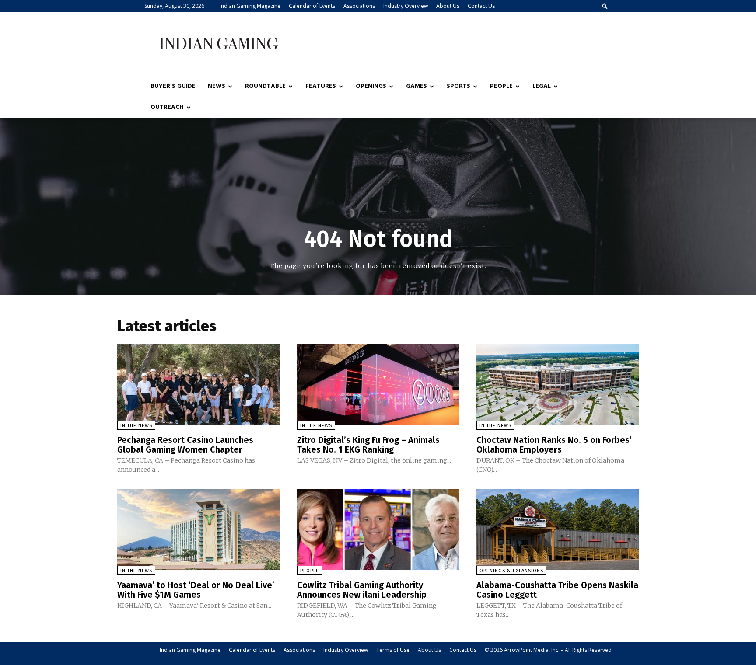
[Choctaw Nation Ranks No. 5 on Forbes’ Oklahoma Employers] (557, 384)
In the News (136, 425)
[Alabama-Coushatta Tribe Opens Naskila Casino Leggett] (557, 529)
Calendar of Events (312, 6)
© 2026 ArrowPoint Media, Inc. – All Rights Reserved (548, 650)
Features (320, 86)
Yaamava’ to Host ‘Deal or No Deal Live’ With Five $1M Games (195, 590)
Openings (371, 86)
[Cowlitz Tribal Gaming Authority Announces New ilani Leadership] (378, 529)
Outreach (167, 107)
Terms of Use (393, 650)
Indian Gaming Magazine (250, 6)
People (501, 86)
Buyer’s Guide (173, 86)
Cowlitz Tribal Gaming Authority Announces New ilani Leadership (362, 590)
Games (416, 86)
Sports (458, 86)
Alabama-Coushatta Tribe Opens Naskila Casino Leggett (557, 590)
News (216, 86)
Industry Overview (405, 6)
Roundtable (265, 86)
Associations (359, 6)
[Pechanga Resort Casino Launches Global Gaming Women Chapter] (198, 384)
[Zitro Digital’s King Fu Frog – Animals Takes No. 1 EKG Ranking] (378, 384)
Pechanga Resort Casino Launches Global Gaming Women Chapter (185, 445)
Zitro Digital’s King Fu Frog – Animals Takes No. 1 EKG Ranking (368, 445)
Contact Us (481, 6)
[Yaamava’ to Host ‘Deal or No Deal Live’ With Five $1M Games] (198, 529)
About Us (447, 6)
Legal (541, 86)
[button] (605, 6)
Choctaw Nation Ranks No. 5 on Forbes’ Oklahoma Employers (554, 445)
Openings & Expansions (511, 571)
